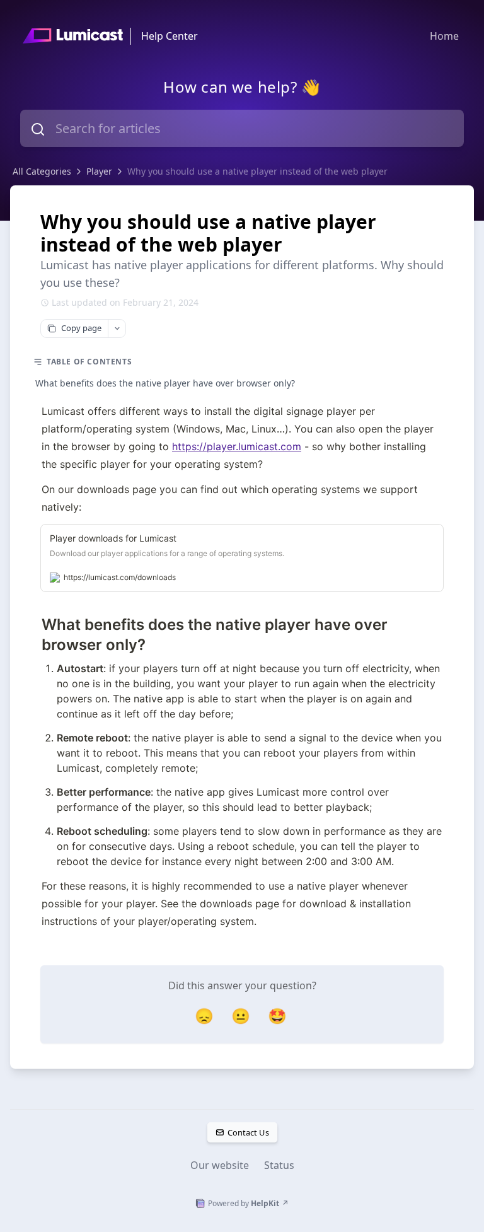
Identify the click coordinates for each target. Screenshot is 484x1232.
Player (99, 171)
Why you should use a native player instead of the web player (257, 171)
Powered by (248, 1203)
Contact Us (247, 1132)
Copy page (81, 328)
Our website (219, 1165)
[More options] (116, 328)
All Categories (42, 171)
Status (279, 1165)
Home (444, 36)
